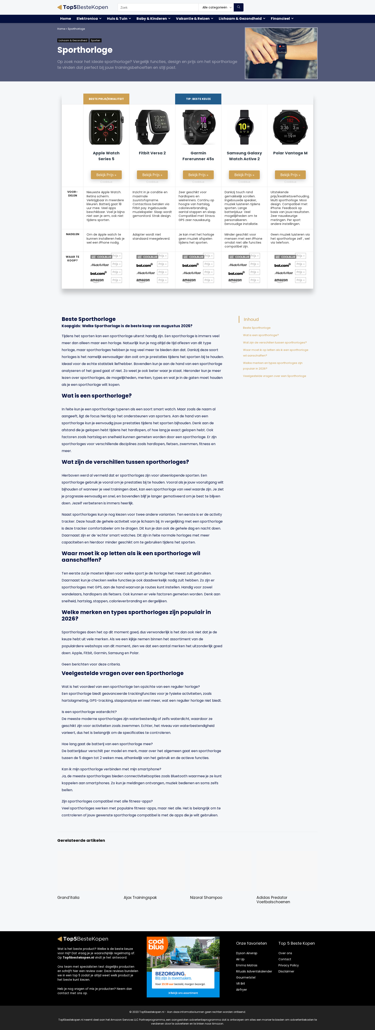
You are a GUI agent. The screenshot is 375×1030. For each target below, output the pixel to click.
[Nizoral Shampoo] (220, 853)
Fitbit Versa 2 (152, 153)
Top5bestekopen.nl (78, 958)
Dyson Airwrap (246, 953)
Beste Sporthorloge (257, 328)
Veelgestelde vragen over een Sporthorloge (274, 376)
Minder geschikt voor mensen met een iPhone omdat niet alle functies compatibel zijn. (243, 240)
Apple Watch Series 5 (106, 156)
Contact (284, 959)
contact (63, 993)
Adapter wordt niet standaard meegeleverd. (151, 236)
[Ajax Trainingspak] (154, 853)
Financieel (280, 18)
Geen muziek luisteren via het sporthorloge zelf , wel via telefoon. (290, 238)
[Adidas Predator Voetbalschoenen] (287, 853)
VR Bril (240, 983)
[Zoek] (238, 7)
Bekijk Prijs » (106, 174)
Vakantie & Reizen (193, 18)
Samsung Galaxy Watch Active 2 (244, 156)
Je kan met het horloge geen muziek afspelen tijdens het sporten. (196, 238)
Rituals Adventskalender (254, 971)
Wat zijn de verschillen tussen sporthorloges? (275, 342)
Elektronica (87, 18)
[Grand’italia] (87, 853)
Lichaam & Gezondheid (240, 18)
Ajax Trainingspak (140, 897)
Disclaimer (286, 971)
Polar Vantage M (290, 153)
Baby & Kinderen (152, 18)
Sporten (95, 40)
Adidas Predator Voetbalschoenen (273, 900)
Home (65, 18)
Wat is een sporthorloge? (261, 335)
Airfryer (241, 989)
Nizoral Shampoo (206, 897)
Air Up (240, 959)
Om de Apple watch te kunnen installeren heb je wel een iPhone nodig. (106, 238)
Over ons (285, 953)
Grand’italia (68, 897)
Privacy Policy (288, 965)
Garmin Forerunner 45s (198, 156)
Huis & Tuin (117, 18)
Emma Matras (246, 965)
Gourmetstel (245, 977)
